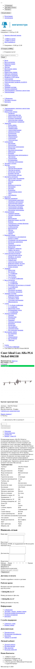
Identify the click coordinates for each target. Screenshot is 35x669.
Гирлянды (11, 113)
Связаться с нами (9, 623)
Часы (9, 193)
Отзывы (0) (8, 434)
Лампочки (7, 65)
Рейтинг (3, 563)
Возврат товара (9, 625)
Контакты (7, 9)
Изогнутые (11, 270)
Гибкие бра (11, 288)
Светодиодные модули (15, 262)
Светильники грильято (15, 207)
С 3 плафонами (13, 287)
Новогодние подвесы (15, 116)
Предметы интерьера (11, 75)
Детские (10, 335)
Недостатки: (5, 561)
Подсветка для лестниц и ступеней (19, 285)
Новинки (7, 70)
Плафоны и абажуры (14, 248)
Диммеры (11, 232)
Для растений (12, 158)
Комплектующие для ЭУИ (16, 220)
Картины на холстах (14, 185)
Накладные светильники (16, 147)
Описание (7, 431)
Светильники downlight (15, 208)
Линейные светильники (16, 202)
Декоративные (12, 137)
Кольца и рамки (13, 238)
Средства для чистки (14, 252)
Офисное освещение (11, 74)
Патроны (11, 243)
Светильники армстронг (16, 200)
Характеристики (9, 433)
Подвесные (11, 148)
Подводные (12, 325)
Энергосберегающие (14, 130)
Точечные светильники (15, 162)
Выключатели (12, 228)
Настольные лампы (10, 69)
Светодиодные (13, 140)
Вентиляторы (12, 218)
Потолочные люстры (15, 175)
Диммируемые (13, 128)
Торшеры (7, 85)
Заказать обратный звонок (12, 35)
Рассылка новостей (10, 649)
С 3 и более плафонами (15, 305)
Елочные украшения (14, 118)
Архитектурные (13, 328)
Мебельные (11, 152)
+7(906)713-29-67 (9, 38)
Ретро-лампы (12, 125)
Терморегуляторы (13, 213)
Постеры (11, 188)
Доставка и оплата (10, 7)
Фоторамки (11, 187)
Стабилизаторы (13, 227)
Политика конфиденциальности (14, 613)
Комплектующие (9, 64)
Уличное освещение (10, 89)
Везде (6, 60)
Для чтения (11, 275)
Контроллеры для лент (15, 265)
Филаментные (12, 126)
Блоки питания (13, 267)
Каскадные (11, 167)
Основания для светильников (17, 240)
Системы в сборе (13, 298)
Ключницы (11, 190)
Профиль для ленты (14, 257)
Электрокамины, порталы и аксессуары (17, 90)
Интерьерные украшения (16, 121)
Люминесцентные (14, 132)
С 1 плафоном (12, 273)
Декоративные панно (15, 192)
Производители (9, 632)
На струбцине (12, 338)
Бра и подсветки (9, 62)
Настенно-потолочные (15, 150)
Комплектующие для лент (16, 263)
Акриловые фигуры (14, 115)
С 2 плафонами (13, 283)
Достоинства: (5, 553)
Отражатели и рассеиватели (17, 237)
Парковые (11, 320)
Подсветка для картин (15, 292)
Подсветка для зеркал (15, 290)
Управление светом (14, 245)
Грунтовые (11, 318)
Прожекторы (12, 317)
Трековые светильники (15, 295)
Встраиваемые (12, 160)
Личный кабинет (9, 644)
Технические (12, 133)
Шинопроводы (13, 302)
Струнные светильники (15, 300)
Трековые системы (10, 87)
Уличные (11, 315)
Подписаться (5, 572)
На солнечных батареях (15, 330)
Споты (6, 84)
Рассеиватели (12, 258)
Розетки (10, 222)
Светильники (8, 79)
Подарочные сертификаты (12, 634)
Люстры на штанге (14, 170)
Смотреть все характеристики (10, 411)
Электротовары (9, 92)
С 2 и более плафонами (15, 278)
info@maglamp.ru (9, 42)
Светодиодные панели (15, 203)
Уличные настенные (14, 322)
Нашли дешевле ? (6, 414)
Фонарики (11, 323)
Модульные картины (14, 180)
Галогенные (12, 138)
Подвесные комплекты (15, 242)
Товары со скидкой (10, 637)
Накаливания (12, 135)
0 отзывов (4, 364)
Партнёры (7, 636)
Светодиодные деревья (15, 120)
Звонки (10, 233)
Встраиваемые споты (15, 310)
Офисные (11, 340)
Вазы (9, 183)
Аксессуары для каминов (16, 178)
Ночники (11, 153)
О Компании (8, 5)
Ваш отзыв (4, 542)
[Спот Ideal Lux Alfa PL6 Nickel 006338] (17, 398)
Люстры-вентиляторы (15, 168)
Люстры (7, 67)
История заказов (9, 646)
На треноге (11, 272)
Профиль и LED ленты (11, 77)
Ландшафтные (12, 327)
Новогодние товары (10, 72)
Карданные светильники (16, 210)
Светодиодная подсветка (12, 80)
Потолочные (12, 145)
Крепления (11, 247)
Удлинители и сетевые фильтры (18, 223)
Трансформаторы (13, 225)
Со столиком (12, 277)
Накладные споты (14, 308)
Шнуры (10, 230)
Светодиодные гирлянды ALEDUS (15, 82)
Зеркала (10, 182)
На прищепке (12, 333)
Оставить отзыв (5, 565)
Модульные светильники (16, 205)
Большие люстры (13, 173)
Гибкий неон (12, 260)
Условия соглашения (11, 615)
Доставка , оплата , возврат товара (15, 611)
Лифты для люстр (14, 250)
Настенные (11, 143)
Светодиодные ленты (15, 255)
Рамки (10, 217)
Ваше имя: (4, 534)
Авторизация (8, 18)
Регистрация (8, 16)
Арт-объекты (12, 195)
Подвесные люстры (14, 172)
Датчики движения (14, 215)
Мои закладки (8, 648)
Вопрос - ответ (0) (10, 436)
